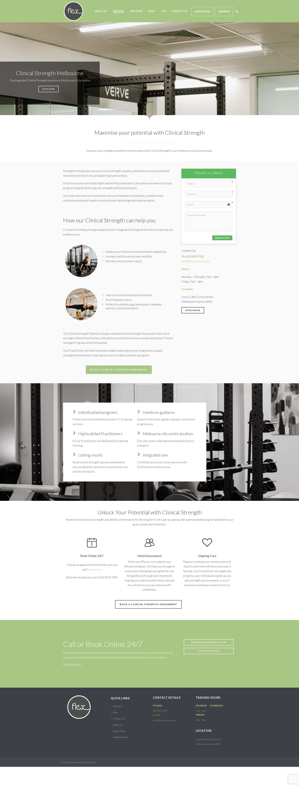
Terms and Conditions (71, 762)
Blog (152, 11)
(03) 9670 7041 (195, 256)
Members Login (120, 737)
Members (224, 11)
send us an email (146, 657)
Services (118, 11)
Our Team (136, 11)
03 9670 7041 (72, 664)
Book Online (202, 11)
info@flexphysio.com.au (195, 261)
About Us (101, 11)
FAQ (163, 11)
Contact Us (179, 11)
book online (94, 569)
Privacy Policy (89, 762)
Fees (115, 712)
